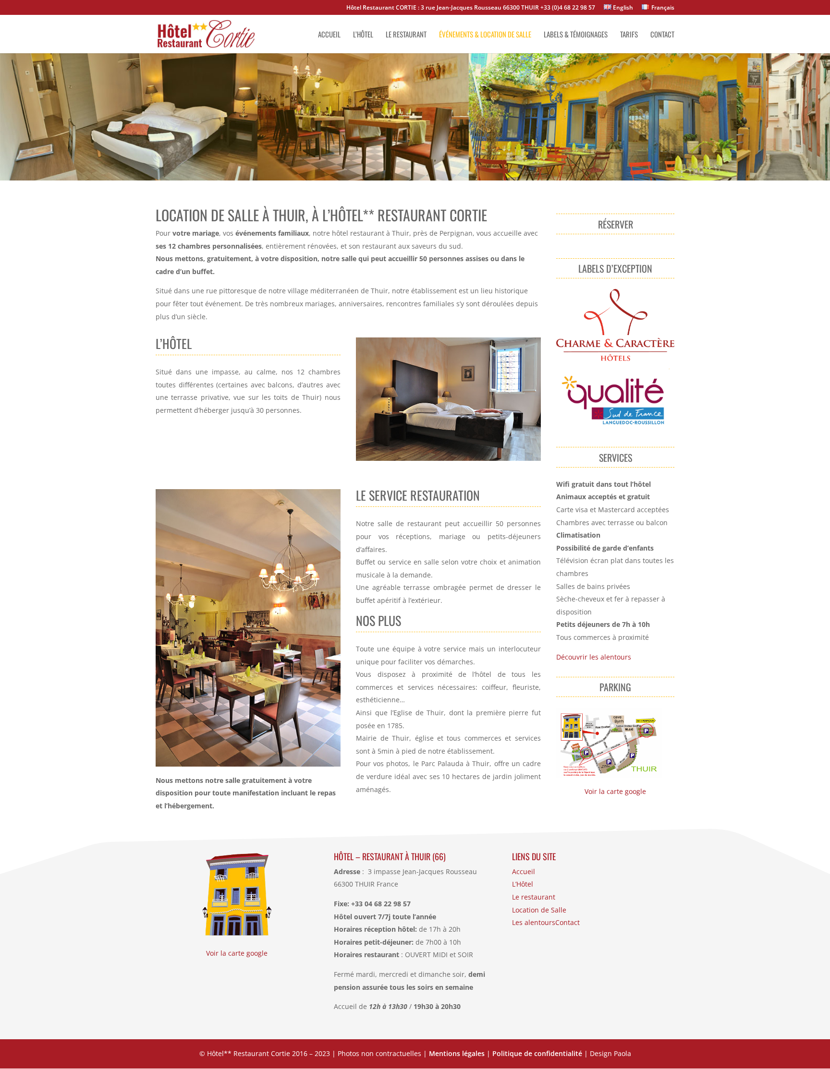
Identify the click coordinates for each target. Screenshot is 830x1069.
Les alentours (533, 922)
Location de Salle (539, 909)
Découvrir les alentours (593, 656)
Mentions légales (457, 1053)
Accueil (329, 35)
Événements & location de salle (485, 35)
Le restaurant (406, 35)
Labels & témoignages (576, 35)
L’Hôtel (522, 884)
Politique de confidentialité (537, 1053)
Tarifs (629, 35)
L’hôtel (363, 35)
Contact (662, 35)
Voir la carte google (615, 791)
